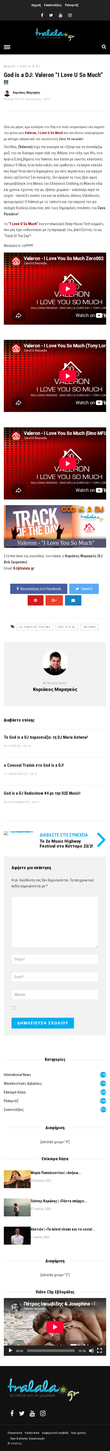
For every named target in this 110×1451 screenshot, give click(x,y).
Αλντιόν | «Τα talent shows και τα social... (63, 1229)
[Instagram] (70, 15)
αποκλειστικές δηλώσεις (23, 1083)
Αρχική (36, 5)
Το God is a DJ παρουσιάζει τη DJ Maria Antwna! (46, 737)
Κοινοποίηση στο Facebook (40, 589)
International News (17, 1075)
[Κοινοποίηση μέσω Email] (73, 600)
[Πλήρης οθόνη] (99, 1350)
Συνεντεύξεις (53, 5)
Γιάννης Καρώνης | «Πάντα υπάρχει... (59, 1201)
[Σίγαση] (91, 1350)
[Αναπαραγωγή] (10, 1350)
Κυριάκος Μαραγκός (26, 92)
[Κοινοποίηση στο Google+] (54, 600)
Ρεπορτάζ (72, 5)
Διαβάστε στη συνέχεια (64, 835)
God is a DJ (30, 66)
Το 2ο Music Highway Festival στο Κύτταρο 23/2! (66, 844)
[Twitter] (22, 1413)
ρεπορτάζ (11, 1101)
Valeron (89, 627)
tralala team (32, 1433)
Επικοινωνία (15, 1433)
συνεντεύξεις (14, 1110)
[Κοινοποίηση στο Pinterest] (35, 600)
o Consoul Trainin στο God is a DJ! (34, 765)
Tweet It (86, 589)
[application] (55, 1327)
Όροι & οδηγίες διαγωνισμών (27, 1438)
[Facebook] (12, 1413)
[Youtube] (60, 15)
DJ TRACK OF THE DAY (35, 627)
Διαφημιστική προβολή (55, 1433)
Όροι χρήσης (78, 1433)
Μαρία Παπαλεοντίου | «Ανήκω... (56, 1173)
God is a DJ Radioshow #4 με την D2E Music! (42, 793)
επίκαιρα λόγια (15, 1092)
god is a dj (66, 627)
